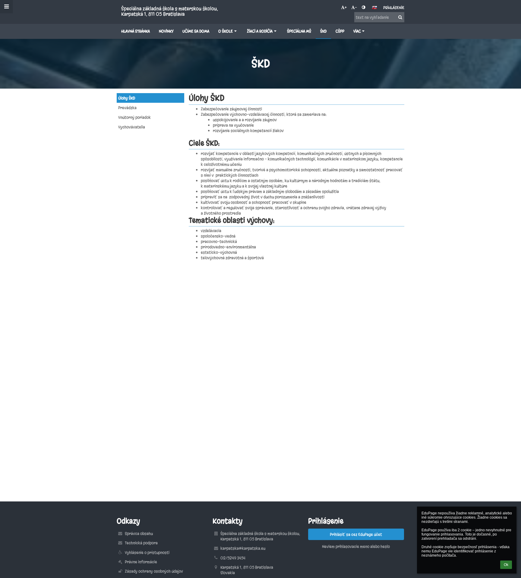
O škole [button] (225, 31)
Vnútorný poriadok (134, 117)
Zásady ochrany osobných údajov (154, 571)
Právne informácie (141, 561)
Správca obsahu (139, 533)
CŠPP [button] (340, 31)
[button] (363, 7)
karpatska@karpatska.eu (242, 548)
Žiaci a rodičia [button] (260, 31)
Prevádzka (127, 107)
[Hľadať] (400, 17)
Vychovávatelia (131, 127)
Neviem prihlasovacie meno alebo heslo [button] (356, 546)
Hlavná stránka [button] (135, 31)
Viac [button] (357, 31)
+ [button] (346, 7)
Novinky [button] (166, 31)
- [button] (356, 7)
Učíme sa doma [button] (195, 31)
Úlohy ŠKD (126, 98)
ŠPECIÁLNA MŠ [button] (299, 31)
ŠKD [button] (323, 31)
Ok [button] (506, 565)
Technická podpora (141, 542)
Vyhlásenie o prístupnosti (147, 552)
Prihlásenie (393, 7)
